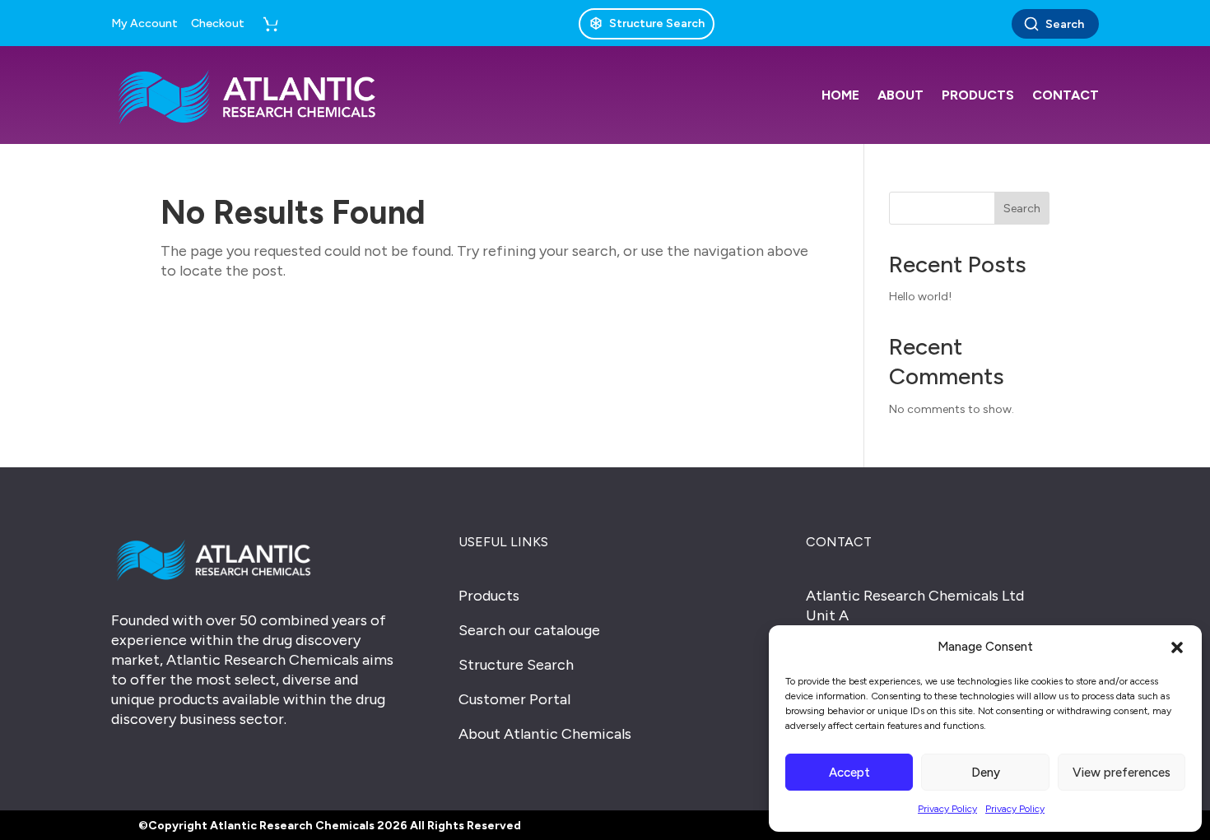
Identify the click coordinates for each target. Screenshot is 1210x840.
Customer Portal (514, 699)
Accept (849, 772)
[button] (1177, 647)
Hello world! (920, 297)
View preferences (1121, 772)
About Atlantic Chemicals (544, 734)
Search (1064, 24)
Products (978, 95)
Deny (985, 772)
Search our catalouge (529, 630)
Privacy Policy (947, 808)
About (900, 95)
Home (840, 95)
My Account (144, 24)
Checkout (217, 24)
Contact (1065, 95)
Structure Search (516, 665)
